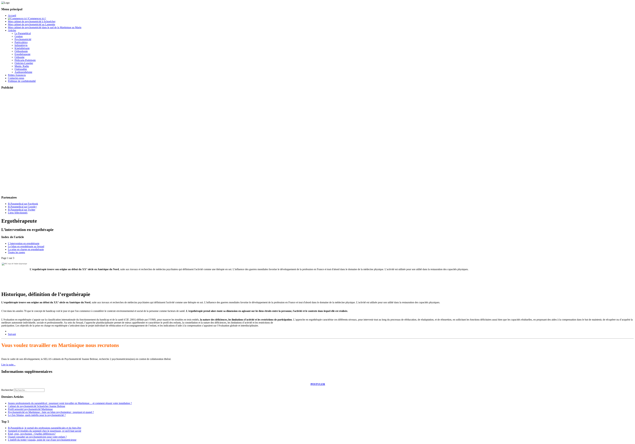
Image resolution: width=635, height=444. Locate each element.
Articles (12, 30)
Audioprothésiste (23, 72)
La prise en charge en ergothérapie (26, 249)
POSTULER (318, 384)
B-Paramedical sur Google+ (22, 206)
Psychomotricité (23, 39)
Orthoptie (19, 57)
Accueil (12, 15)
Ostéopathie (21, 69)
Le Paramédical (23, 33)
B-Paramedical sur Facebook (23, 203)
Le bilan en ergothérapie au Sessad (26, 246)
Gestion (19, 36)
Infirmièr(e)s (21, 45)
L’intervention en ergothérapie (23, 243)
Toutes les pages (16, 252)
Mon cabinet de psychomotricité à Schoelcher (31, 21)
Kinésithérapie (22, 48)
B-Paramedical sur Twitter (21, 209)
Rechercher (7, 390)
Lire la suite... (8, 364)
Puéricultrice (21, 42)
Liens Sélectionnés (17, 212)
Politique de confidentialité (22, 81)
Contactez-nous (16, 78)
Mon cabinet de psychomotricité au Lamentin (31, 24)
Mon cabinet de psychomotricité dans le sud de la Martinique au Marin (44, 27)
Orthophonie (21, 51)
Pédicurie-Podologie (25, 60)
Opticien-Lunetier (24, 63)
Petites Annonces (17, 75)
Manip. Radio (22, 66)
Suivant (12, 334)
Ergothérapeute (22, 54)
